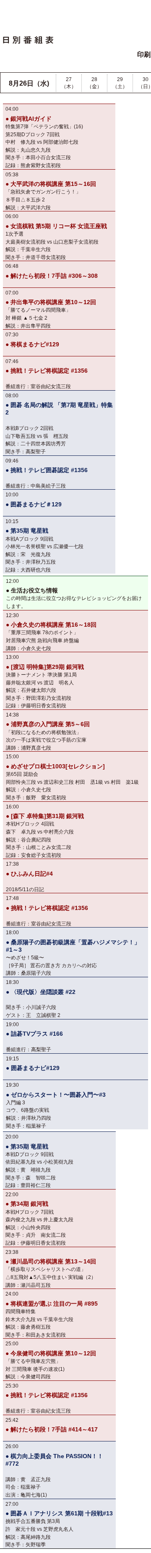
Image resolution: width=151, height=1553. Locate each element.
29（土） (120, 82)
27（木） (68, 82)
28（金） (94, 82)
